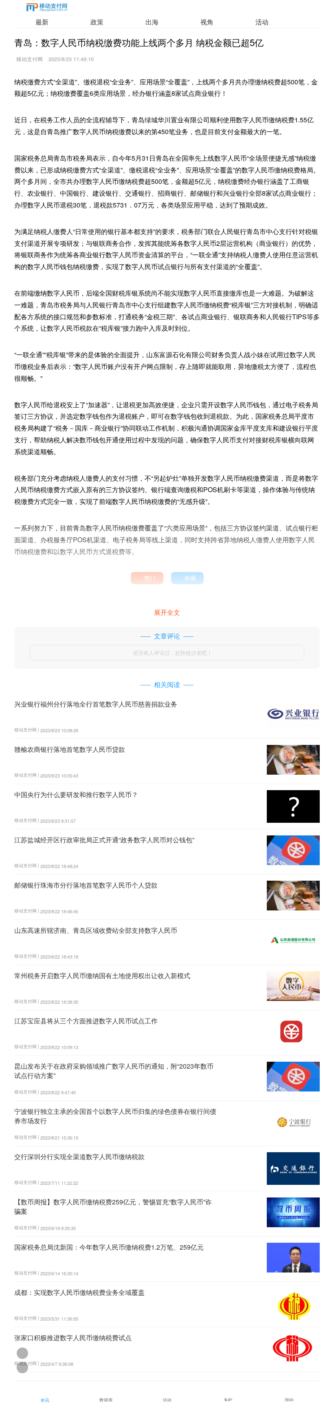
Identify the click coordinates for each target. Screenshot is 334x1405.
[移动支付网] (46, 8)
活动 (261, 22)
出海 (151, 22)
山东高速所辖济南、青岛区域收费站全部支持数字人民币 (95, 930)
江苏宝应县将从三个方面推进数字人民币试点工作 (86, 1020)
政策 (96, 22)
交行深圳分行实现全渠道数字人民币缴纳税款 (79, 1156)
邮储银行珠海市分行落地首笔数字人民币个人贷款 (86, 885)
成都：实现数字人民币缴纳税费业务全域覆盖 (79, 1292)
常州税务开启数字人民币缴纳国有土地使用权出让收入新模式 (102, 975)
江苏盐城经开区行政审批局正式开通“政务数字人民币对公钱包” (104, 839)
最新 (41, 22)
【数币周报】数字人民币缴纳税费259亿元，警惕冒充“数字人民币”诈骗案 (113, 1206)
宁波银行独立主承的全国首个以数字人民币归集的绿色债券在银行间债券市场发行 (115, 1116)
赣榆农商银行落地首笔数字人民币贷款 (69, 749)
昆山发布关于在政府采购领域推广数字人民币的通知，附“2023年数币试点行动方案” (113, 1070)
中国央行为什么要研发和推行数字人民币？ (76, 794)
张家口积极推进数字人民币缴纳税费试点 (73, 1337)
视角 (206, 22)
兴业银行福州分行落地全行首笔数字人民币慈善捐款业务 (95, 704)
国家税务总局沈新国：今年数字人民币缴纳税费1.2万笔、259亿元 (109, 1247)
